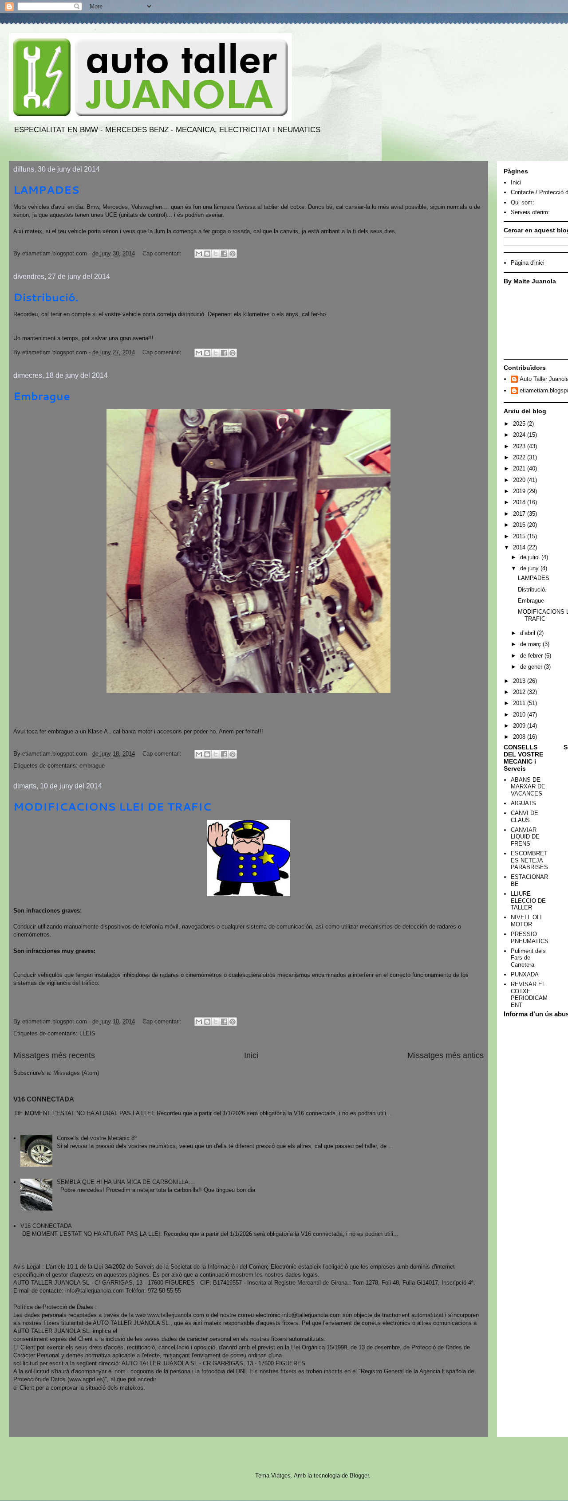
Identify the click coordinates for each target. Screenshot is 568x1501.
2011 (520, 703)
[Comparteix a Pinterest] (232, 253)
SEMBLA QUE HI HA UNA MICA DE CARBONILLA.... (126, 1182)
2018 (520, 502)
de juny (530, 568)
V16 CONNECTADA (43, 1099)
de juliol (530, 557)
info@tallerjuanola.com (94, 1290)
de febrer (532, 655)
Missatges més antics (445, 1055)
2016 (520, 524)
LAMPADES (46, 189)
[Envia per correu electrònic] (198, 253)
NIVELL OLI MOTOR (526, 921)
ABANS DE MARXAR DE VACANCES (528, 786)
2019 (520, 491)
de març (531, 644)
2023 (520, 446)
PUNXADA (525, 974)
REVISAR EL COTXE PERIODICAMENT (529, 994)
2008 (520, 736)
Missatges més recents (54, 1055)
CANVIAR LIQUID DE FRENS (525, 837)
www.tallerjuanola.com (175, 1315)
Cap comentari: (162, 253)
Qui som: (522, 202)
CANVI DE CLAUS (524, 816)
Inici (251, 1055)
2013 (520, 681)
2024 (520, 434)
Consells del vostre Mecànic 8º (97, 1138)
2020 (520, 480)
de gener (532, 666)
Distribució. (46, 297)
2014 (520, 547)
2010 (520, 714)
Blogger (359, 1475)
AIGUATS (523, 803)
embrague (92, 765)
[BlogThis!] (207, 253)
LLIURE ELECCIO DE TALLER (528, 900)
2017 (520, 513)
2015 (520, 536)
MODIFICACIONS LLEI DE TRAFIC (112, 806)
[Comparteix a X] (215, 253)
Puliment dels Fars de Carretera (528, 958)
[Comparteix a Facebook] (224, 253)
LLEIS (87, 1033)
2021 (520, 468)
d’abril (528, 633)
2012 (520, 692)
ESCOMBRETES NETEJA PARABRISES (529, 860)
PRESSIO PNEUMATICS (529, 937)
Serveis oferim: (530, 212)
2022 (520, 457)
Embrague (41, 396)
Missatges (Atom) (76, 1073)
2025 (520, 423)
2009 (520, 725)
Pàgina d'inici (527, 262)
